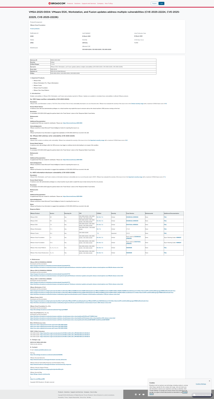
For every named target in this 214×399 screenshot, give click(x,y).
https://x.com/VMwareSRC (37, 379)
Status (32, 40)
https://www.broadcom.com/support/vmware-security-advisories (48, 359)
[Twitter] (139, 394)
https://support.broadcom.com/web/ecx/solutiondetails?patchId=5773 (50, 265)
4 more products (35, 28)
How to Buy (93, 392)
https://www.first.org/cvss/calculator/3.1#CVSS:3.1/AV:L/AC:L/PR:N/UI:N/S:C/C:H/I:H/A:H (65, 333)
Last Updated (86, 33)
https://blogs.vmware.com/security (40, 374)
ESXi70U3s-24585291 (132, 224)
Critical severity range (137, 103)
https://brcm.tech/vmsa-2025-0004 (72, 123)
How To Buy (109, 3)
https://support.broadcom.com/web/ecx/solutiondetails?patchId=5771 (50, 282)
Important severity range (97, 140)
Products (70, 3)
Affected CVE (86, 46)
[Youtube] (143, 394)
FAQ (165, 217)
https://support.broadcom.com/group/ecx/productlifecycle (46, 369)
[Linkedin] (135, 394)
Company (100, 3)
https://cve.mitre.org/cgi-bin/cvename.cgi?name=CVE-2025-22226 (48, 328)
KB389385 (129, 247)
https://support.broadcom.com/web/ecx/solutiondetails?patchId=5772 (50, 274)
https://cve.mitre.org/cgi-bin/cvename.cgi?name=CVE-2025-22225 (48, 326)
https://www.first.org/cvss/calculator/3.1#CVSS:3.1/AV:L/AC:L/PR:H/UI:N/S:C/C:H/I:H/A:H (65, 334)
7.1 (165, 177)
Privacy (66, 397)
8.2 (126, 140)
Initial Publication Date (140, 33)
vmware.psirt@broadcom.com (42, 350)
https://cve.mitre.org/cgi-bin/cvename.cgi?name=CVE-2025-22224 (48, 324)
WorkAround (34, 47)
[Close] (209, 380)
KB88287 (178, 237)
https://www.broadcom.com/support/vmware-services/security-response (50, 364)
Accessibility (61, 397)
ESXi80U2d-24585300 (132, 220)
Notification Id (34, 33)
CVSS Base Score (139, 40)
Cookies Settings (201, 384)
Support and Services (89, 3)
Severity (84, 40)
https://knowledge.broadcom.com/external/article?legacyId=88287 (49, 309)
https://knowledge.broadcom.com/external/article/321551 (46, 354)
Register (154, 3)
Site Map (89, 397)
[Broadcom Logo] (57, 3)
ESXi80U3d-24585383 (132, 217)
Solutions (77, 3)
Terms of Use (83, 397)
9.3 (166, 103)
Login (161, 3)
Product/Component (36, 22)
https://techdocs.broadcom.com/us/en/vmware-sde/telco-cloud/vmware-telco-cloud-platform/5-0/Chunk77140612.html (63, 316)
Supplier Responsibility (74, 397)
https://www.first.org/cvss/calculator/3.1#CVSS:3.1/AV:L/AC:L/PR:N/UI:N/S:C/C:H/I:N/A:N (65, 336)
